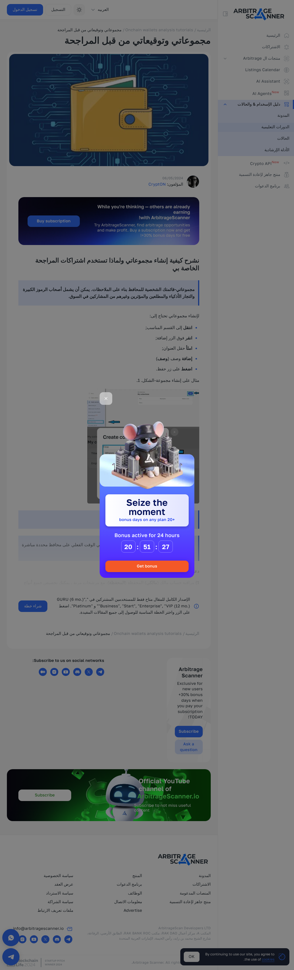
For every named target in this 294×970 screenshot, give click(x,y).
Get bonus (147, 566)
